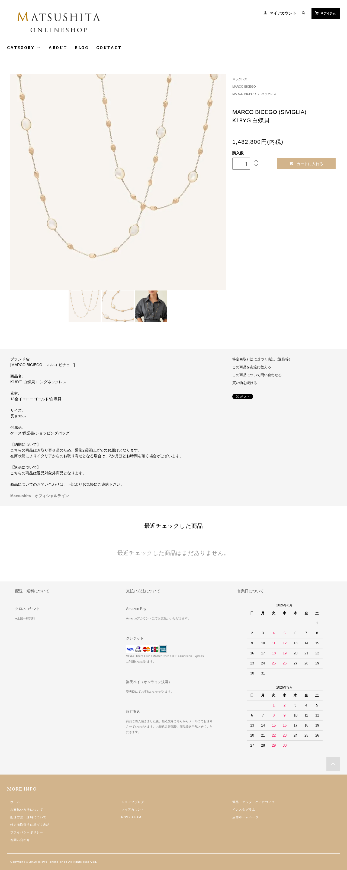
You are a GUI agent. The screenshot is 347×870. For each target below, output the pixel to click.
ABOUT (58, 47)
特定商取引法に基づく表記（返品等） (262, 359)
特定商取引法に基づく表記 (30, 824)
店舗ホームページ (245, 817)
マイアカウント (283, 13)
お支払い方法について (26, 809)
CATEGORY (22, 47)
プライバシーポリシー (26, 832)
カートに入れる (310, 163)
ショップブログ (132, 802)
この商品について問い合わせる (257, 375)
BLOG (82, 47)
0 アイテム (328, 13)
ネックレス (239, 79)
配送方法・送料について (28, 817)
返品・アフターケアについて (253, 802)
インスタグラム (243, 809)
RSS (124, 817)
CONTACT (109, 47)
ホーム (15, 802)
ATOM (136, 817)
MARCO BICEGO (244, 86)
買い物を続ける (244, 383)
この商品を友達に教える (251, 367)
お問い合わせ (20, 840)
